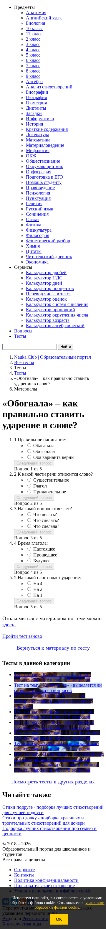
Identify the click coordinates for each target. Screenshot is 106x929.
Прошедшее (45, 554)
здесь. (9, 624)
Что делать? (45, 514)
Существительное (51, 479)
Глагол (40, 485)
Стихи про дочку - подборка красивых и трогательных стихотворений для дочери (43, 820)
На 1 (37, 595)
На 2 (37, 589)
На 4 (37, 583)
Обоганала (44, 451)
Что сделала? (46, 526)
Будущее (41, 560)
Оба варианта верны (53, 457)
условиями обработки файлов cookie (70, 905)
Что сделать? (46, 520)
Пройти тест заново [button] (22, 636)
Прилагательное (49, 491)
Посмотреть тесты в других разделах (53, 782)
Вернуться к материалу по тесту (53, 648)
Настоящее (44, 548)
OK (59, 919)
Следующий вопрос (34, 463)
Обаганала (43, 445)
